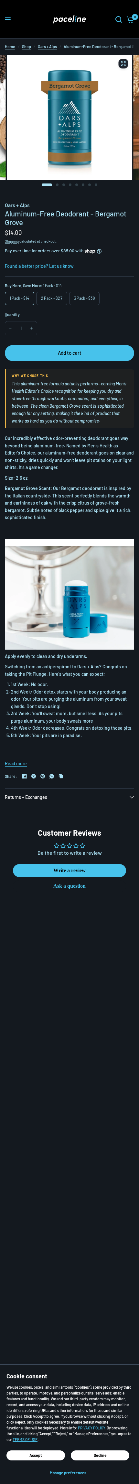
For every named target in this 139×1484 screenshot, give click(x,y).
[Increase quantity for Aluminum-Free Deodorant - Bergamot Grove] (32, 328)
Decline (100, 1455)
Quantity (12, 314)
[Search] (118, 19)
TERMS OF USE (25, 1439)
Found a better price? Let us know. (40, 266)
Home (10, 46)
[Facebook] (24, 776)
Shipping (12, 241)
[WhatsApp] (52, 776)
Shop (26, 46)
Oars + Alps (47, 46)
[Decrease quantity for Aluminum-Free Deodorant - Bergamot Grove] (10, 328)
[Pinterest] (43, 776)
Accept (35, 1455)
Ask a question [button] (69, 886)
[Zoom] (123, 63)
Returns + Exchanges (26, 797)
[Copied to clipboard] (61, 776)
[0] (129, 19)
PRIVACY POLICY (91, 1428)
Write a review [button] (69, 870)
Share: (11, 776)
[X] (33, 776)
